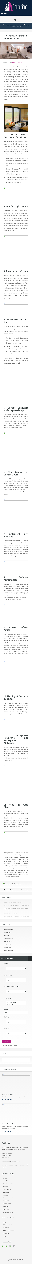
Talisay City (6, 1192)
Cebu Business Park (8, 1183)
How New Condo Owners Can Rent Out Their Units (16, 916)
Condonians (17, 884)
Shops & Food (7, 944)
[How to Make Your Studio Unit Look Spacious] (16, 50)
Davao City (6, 1209)
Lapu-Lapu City (7, 1189)
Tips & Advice (7, 947)
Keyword (6, 1009)
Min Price (6, 1017)
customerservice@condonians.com (11, 1161)
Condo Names (8, 998)
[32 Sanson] (16, 1004)
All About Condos (17, 62)
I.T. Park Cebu (6, 1181)
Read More (23, 1097)
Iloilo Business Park (8, 1198)
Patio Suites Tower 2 (8, 1094)
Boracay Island (7, 1203)
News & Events (7, 941)
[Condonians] (16, 6)
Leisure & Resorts (8, 938)
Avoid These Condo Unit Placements (13, 902)
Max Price (6, 1028)
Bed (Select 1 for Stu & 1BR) (11, 986)
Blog (4, 1222)
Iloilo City (5, 1195)
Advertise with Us (7, 1225)
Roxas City (6, 1206)
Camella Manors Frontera (9, 1124)
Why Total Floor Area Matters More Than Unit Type (16, 905)
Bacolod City (6, 1200)
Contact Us (6, 1227)
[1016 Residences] (16, 1002)
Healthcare (6, 935)
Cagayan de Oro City (8, 1212)
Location (6, 963)
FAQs (4, 1236)
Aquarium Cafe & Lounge (10, 913)
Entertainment (7, 932)
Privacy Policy (6, 1233)
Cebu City (5, 1178)
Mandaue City (6, 1186)
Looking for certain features (10, 1045)
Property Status (8, 975)
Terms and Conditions (8, 1230)
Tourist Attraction (8, 950)
